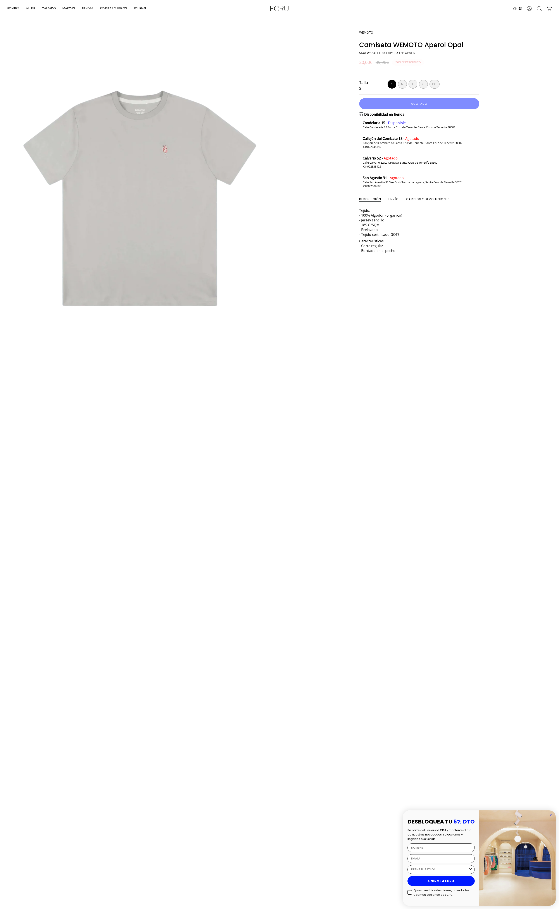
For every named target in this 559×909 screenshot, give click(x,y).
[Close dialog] (551, 815)
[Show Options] (470, 869)
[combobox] (439, 869)
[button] (13, 8)
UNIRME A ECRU (441, 881)
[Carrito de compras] (549, 8)
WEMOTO (366, 32)
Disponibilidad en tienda (384, 114)
